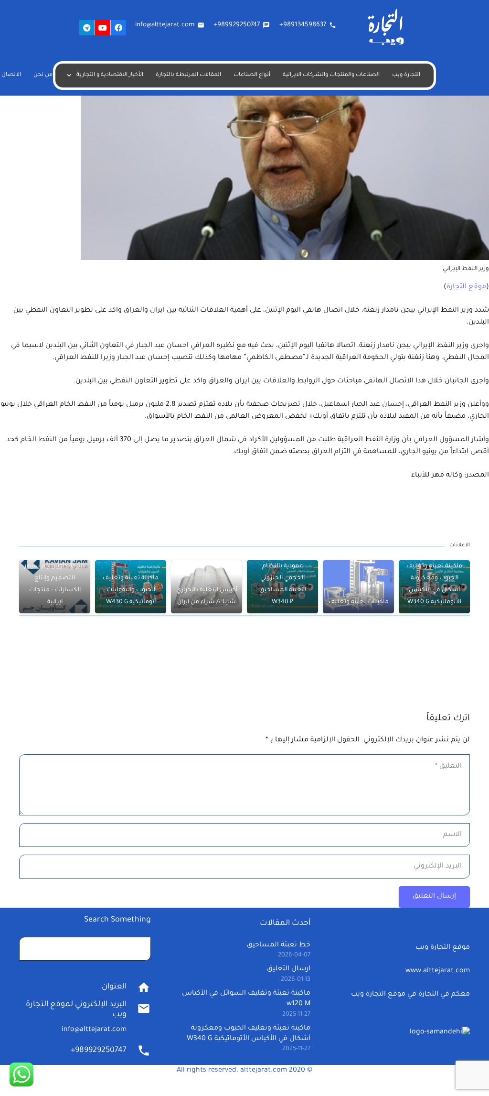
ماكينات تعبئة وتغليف (359, 602)
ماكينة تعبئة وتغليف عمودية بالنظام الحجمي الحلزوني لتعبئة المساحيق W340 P (282, 578)
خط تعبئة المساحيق (278, 945)
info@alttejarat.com (94, 1030)
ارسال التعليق (288, 969)
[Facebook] (118, 27)
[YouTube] (102, 27)
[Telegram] (87, 27)
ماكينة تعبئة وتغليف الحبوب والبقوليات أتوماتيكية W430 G (131, 590)
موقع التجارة (466, 287)
